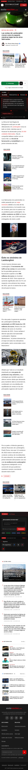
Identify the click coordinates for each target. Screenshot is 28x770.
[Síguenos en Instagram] (22, 544)
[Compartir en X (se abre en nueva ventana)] (21, 83)
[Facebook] (7, 718)
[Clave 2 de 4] (13, 110)
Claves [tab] (4, 95)
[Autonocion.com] (9, 9)
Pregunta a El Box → (7, 113)
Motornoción (5, 726)
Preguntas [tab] (13, 95)
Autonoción (4, 765)
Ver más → (23, 641)
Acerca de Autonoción (20, 726)
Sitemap (3, 741)
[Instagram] (16, 718)
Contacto (17, 730)
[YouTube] (21, 718)
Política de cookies (19, 737)
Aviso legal (17, 733)
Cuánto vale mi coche (7, 737)
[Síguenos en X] (18, 544)
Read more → (23, 673)
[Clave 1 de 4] (11, 110)
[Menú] (26, 9)
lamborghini (6, 476)
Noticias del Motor (7, 30)
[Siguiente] (26, 110)
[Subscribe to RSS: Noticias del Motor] (15, 30)
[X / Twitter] (12, 718)
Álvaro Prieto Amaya (13, 43)
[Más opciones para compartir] (25, 83)
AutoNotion (4, 730)
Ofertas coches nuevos (7, 733)
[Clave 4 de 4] (16, 110)
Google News (7, 544)
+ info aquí (20, 757)
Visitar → (24, 538)
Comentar (21, 529)
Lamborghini (16, 127)
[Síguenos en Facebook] (14, 544)
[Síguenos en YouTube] (3, 549)
